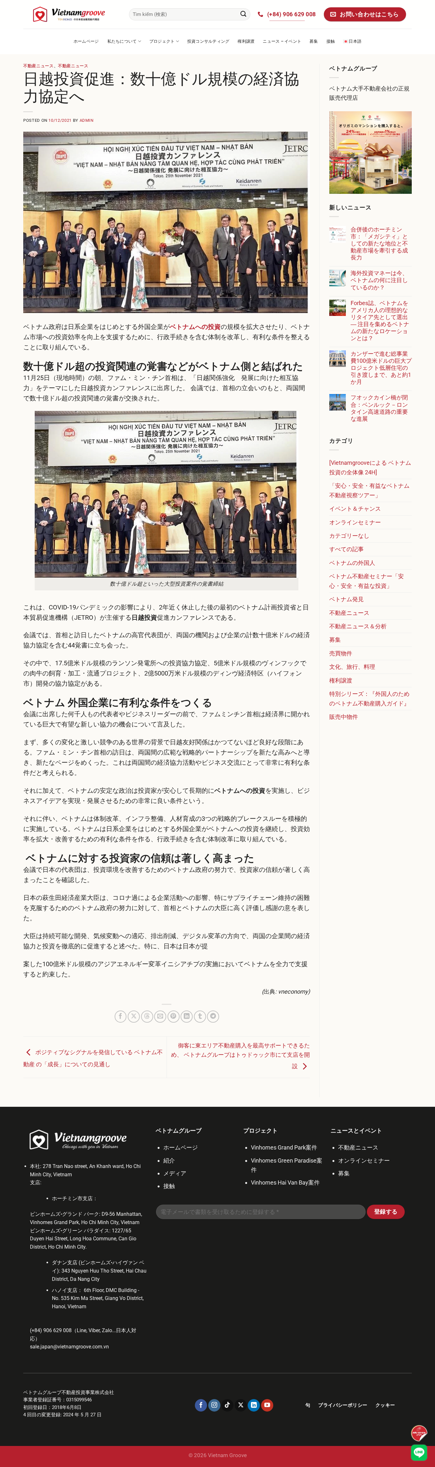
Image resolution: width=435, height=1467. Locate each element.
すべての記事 (346, 549)
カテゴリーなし (349, 535)
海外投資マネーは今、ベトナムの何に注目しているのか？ (379, 280)
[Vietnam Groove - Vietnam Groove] (71, 14)
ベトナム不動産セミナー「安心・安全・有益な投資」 (366, 581)
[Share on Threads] (147, 1017)
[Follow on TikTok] (227, 1405)
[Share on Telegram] (213, 1017)
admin (87, 120)
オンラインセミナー (355, 522)
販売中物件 (343, 716)
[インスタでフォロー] (214, 1405)
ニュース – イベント (282, 41)
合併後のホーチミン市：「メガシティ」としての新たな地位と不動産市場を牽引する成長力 (379, 243)
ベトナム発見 (346, 599)
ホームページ (86, 41)
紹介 (169, 1160)
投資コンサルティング (208, 41)
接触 (330, 41)
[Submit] (243, 14)
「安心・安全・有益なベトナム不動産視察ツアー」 (369, 490)
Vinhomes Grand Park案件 (284, 1147)
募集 (314, 41)
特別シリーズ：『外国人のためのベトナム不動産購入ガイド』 (369, 698)
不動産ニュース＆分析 (358, 626)
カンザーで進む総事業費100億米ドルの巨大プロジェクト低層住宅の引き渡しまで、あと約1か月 (381, 367)
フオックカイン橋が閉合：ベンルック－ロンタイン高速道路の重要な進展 (379, 408)
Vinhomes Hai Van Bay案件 (285, 1182)
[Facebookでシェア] (121, 1017)
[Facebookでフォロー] (201, 1405)
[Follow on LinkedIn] (254, 1405)
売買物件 (340, 653)
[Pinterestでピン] (174, 1017)
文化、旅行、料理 (352, 666)
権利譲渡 (246, 41)
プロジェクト (162, 41)
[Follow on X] (241, 1405)
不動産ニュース (38, 65)
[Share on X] (134, 1017)
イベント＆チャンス (355, 508)
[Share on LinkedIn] (187, 1017)
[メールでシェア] (160, 1017)
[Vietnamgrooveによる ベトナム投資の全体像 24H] (370, 467)
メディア (174, 1173)
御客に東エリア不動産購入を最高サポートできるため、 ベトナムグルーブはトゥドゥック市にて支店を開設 (240, 1055)
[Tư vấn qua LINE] (419, 1453)
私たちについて (122, 41)
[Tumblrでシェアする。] (200, 1017)
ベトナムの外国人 (352, 562)
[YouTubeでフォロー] (267, 1405)
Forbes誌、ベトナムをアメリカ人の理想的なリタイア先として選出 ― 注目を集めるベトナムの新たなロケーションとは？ (380, 320)
